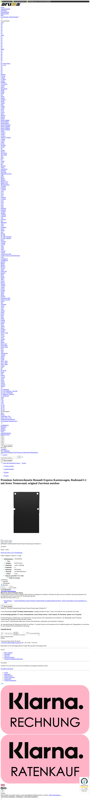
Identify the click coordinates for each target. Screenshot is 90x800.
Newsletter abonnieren (7, 668)
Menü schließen (8, 446)
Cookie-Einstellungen (10, 680)
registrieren (7, 451)
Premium (5, 585)
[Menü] (2, 436)
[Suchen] (2, 439)
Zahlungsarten (27, 452)
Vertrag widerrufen (9, 677)
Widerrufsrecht (8, 675)
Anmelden (4, 449)
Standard (5, 581)
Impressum (7, 674)
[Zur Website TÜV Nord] (22, 635)
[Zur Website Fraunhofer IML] (33, 635)
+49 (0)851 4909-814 (7, 642)
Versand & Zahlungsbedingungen (13, 659)
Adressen (20, 452)
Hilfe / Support (8, 652)
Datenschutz (7, 679)
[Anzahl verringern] (2, 587)
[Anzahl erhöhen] (11, 587)
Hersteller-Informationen (8, 591)
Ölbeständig (6, 583)
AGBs (6, 672)
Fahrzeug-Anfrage (9, 657)
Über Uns (7, 656)
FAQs (17, 597)
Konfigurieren (19, 796)
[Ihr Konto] (2, 442)
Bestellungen (34, 452)
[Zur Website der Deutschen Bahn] (15, 635)
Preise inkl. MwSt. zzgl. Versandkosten (11, 552)
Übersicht (3, 452)
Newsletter (7, 654)
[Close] (1, 539)
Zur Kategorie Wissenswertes (9, 421)
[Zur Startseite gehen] (11, 5)
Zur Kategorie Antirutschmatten (10, 17)
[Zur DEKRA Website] (7, 635)
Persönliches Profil (11, 452)
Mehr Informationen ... (55, 795)
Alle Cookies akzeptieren (31, 796)
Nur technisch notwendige (8, 796)
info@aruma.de (17, 642)
